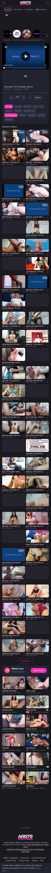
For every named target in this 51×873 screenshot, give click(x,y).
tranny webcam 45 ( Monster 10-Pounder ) (35, 235)
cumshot (17, 106)
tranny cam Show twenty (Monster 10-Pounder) (35, 326)
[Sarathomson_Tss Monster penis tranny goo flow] (13, 611)
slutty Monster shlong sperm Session (11, 344)
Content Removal (38, 858)
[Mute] (6, 47)
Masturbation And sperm (11, 562)
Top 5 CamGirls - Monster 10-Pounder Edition (35, 417)
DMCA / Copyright (10, 858)
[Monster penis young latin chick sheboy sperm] (13, 593)
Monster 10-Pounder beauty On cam (11, 253)
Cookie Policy (10, 860)
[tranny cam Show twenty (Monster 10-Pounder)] (37, 320)
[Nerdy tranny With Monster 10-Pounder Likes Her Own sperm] (37, 174)
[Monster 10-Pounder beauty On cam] (13, 247)
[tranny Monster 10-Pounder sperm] (13, 138)
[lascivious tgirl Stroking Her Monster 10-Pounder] (13, 393)
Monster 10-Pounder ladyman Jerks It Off (11, 526)
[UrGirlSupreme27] (13, 780)
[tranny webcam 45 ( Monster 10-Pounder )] (37, 229)
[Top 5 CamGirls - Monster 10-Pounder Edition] (37, 411)
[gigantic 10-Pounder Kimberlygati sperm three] (13, 484)
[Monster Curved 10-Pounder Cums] (37, 247)
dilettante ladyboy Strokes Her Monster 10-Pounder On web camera (11, 654)
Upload (35, 860)
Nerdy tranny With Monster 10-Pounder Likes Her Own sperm (35, 180)
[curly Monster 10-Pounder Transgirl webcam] (37, 265)
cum (41, 106)
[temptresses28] (13, 761)
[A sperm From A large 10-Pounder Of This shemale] (37, 502)
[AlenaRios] (37, 780)
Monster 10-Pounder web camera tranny (11, 381)
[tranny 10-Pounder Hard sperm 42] (37, 593)
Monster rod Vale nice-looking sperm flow (35, 290)
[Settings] (45, 47)
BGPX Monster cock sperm (11, 217)
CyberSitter (25, 851)
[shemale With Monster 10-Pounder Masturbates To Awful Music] (37, 375)
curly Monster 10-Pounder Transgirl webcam (35, 271)
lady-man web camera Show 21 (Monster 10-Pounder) (11, 435)
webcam (8, 111)
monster (18, 111)
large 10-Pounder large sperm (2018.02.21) (35, 544)
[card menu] (24, 145)
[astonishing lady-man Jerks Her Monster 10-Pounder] (13, 356)
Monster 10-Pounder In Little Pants (11, 581)
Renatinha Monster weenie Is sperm (11, 199)
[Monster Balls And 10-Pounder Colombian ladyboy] (13, 629)
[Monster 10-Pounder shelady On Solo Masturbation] (37, 338)
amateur (27, 106)
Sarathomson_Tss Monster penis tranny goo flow (11, 617)
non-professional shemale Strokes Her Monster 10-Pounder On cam (35, 435)
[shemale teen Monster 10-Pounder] (37, 447)
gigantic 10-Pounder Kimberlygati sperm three (11, 490)
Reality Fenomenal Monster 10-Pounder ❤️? (35, 490)
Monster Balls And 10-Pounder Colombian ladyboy (11, 635)
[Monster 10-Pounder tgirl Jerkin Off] (13, 320)
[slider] (25, 67)
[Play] (25, 56)
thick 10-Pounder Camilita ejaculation (11, 472)
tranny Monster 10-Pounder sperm (11, 144)
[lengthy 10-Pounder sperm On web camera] (13, 411)
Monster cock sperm (33, 144)
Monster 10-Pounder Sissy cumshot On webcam (11, 290)
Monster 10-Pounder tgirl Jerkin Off (11, 326)
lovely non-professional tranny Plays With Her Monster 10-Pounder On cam (35, 654)
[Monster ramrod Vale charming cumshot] (37, 211)
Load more (26, 661)
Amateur (22, 115)
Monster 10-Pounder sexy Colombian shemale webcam (35, 472)
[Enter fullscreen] (45, 65)
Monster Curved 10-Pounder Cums (35, 253)
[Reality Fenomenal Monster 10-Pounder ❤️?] (37, 484)
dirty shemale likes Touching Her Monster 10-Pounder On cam (35, 526)
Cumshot (41, 115)
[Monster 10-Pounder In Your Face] (37, 557)
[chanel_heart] (13, 704)
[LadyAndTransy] (13, 723)
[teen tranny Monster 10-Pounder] (37, 611)
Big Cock (32, 115)
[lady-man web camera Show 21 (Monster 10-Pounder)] (13, 429)
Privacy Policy (24, 860)
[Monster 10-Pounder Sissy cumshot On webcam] (13, 284)
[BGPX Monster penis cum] (37, 193)
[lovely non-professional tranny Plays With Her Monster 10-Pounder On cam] (37, 648)
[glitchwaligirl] (37, 761)
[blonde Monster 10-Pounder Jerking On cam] (13, 302)
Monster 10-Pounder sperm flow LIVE (35, 162)
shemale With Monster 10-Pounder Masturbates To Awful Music (35, 381)
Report (38, 97)
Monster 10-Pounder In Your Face (35, 562)
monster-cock (29, 111)
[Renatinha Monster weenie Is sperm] (13, 193)
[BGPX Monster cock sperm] (13, 211)
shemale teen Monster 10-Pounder (35, 453)
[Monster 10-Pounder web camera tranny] (13, 375)
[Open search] (47, 3)
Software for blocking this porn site (20, 849)
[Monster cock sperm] (37, 138)
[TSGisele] (13, 742)
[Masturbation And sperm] (13, 557)
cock (35, 106)
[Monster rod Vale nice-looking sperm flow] (37, 284)
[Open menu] (3, 3)
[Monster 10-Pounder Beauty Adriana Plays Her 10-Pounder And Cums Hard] (13, 156)
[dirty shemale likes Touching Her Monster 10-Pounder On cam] (37, 520)
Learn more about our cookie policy (36, 845)
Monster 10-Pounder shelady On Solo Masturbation (35, 344)
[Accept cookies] (46, 868)
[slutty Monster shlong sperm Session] (13, 338)
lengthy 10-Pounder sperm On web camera (11, 417)
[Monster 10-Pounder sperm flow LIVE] (37, 156)
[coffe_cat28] (37, 685)
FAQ (41, 860)
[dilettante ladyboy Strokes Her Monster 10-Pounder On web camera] (13, 648)
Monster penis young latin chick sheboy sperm (11, 599)
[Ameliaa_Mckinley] (13, 685)
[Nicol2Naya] (37, 742)
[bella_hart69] (37, 704)
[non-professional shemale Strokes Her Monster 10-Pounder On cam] (37, 429)
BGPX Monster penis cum (35, 199)
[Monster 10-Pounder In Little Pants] (13, 575)
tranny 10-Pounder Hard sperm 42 (35, 599)
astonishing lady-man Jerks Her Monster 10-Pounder (11, 362)
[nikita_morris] (37, 723)
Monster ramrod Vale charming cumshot (35, 217)
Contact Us (24, 858)
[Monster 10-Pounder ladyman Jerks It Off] (13, 520)
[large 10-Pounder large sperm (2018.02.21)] (37, 538)
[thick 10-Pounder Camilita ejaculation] (13, 466)
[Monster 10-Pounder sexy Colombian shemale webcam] (37, 466)
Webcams (9, 119)
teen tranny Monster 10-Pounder (35, 617)
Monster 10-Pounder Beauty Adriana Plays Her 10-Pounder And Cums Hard (11, 162)
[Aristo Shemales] (25, 3)
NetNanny (40, 849)
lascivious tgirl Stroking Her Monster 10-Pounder (11, 399)
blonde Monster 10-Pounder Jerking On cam (11, 308)
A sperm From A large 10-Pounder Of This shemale (35, 508)
